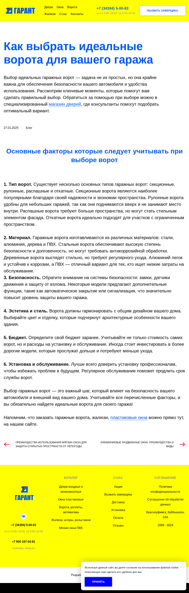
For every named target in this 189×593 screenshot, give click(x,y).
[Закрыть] (182, 565)
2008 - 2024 (165, 525)
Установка (118, 510)
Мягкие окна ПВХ (71, 528)
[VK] (24, 516)
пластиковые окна (128, 417)
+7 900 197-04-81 (23, 541)
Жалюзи (50, 14)
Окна (60, 7)
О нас (63, 14)
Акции (118, 486)
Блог (29, 127)
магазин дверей (65, 104)
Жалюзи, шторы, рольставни (71, 520)
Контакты (77, 14)
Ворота (72, 7)
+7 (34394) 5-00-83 (112, 8)
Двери (48, 7)
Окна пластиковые (71, 499)
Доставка (118, 502)
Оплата (118, 517)
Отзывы (118, 525)
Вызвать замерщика (118, 494)
